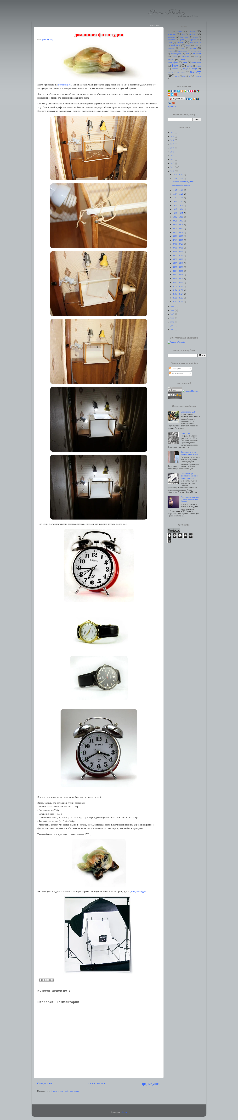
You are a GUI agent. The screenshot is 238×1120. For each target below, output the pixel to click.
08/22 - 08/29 (178, 233)
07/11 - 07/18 (178, 248)
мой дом (175, 45)
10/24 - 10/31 (178, 205)
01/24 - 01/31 (178, 290)
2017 (172, 144)
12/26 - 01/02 (178, 175)
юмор (198, 66)
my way (50, 40)
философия (196, 62)
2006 (172, 318)
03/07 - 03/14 (178, 275)
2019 (172, 137)
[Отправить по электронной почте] (40, 980)
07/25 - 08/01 (178, 240)
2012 (172, 163)
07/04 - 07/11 (178, 252)
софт (196, 57)
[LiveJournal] (170, 103)
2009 (172, 307)
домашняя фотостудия (181, 185)
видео (192, 31)
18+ (169, 31)
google (170, 72)
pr (189, 76)
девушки (172, 34)
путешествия (196, 51)
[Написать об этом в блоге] (43, 980)
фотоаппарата (64, 85)
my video (181, 72)
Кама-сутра (185, 433)
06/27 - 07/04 (178, 256)
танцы (183, 60)
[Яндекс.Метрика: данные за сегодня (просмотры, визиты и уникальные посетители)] (190, 391)
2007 (172, 314)
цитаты (190, 66)
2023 (172, 133)
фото (44, 40)
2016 (172, 148)
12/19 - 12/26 (178, 178)
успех (184, 62)
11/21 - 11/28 (178, 190)
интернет (171, 37)
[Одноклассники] (194, 99)
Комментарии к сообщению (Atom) (65, 1091)
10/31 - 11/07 (178, 202)
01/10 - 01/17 (178, 298)
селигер (197, 53)
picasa (184, 76)
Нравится (172, 107)
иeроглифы (171, 39)
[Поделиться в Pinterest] (52, 980)
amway (175, 69)
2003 (172, 330)
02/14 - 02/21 (178, 279)
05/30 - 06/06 (178, 259)
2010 (172, 171)
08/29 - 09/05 (178, 229)
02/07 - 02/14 (178, 283)
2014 (172, 156)
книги (170, 42)
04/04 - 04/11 (178, 271)
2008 (172, 310)
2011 (172, 167)
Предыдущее (150, 1084)
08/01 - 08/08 (178, 236)
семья (175, 57)
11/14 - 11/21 (178, 194)
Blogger (185, 69)
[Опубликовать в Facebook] (49, 980)
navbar (177, 76)
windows (198, 76)
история (195, 37)
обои (196, 45)
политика (171, 51)
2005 (172, 322)
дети (183, 34)
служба (185, 56)
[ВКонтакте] (187, 99)
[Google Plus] (173, 103)
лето (191, 42)
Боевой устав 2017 (188, 412)
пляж (182, 48)
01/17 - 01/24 (178, 294)
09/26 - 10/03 (178, 221)
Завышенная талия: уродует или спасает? (189, 453)
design (194, 69)
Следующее (44, 1083)
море (188, 45)
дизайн (192, 34)
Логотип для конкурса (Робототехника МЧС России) (190, 499)
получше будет (138, 891)
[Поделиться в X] (46, 980)
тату (195, 60)
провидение (182, 51)
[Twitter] (191, 99)
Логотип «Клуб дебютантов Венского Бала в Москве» (189, 476)
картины (192, 40)
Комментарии (177, 374)
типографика (173, 62)
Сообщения (176, 369)
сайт (187, 54)
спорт (170, 59)
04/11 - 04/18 (178, 267)
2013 (172, 159)
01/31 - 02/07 (178, 286)
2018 (172, 140)
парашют (171, 48)
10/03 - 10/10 (178, 217)
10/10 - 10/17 (178, 213)
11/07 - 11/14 (178, 198)
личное (198, 42)
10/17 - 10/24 (178, 209)
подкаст (193, 48)
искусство (184, 37)
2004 (172, 326)
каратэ (181, 40)
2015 (172, 152)
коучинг (180, 42)
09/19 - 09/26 (178, 225)
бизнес (179, 31)
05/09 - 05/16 (178, 263)
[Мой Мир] (197, 99)
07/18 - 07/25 (178, 244)
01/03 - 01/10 (178, 302)
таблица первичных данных (183, 182)
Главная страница (96, 1083)
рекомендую (176, 54)
